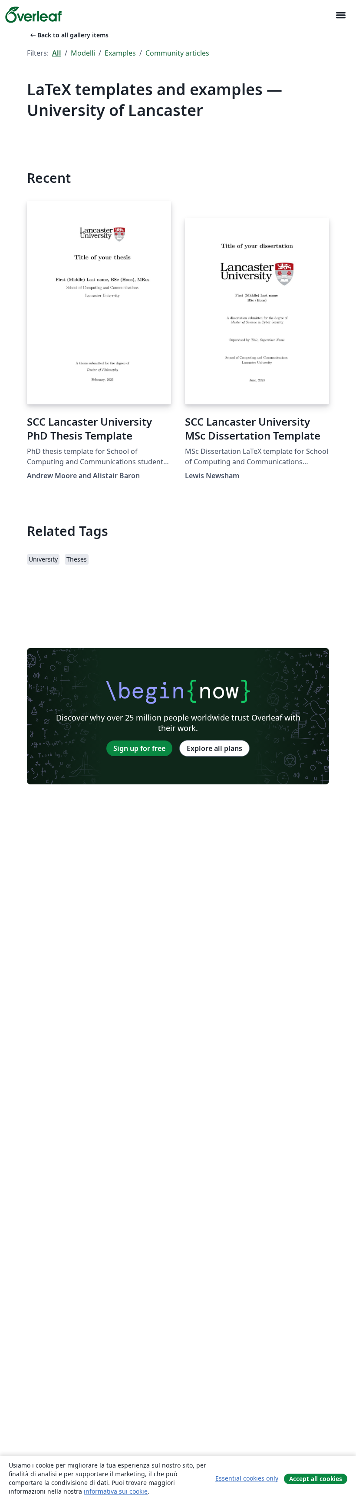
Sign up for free (139, 748)
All (56, 53)
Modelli (83, 53)
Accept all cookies (315, 1479)
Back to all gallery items (69, 35)
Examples (120, 53)
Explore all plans (214, 748)
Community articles (177, 53)
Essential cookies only (246, 1478)
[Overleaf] (33, 15)
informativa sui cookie (116, 1491)
